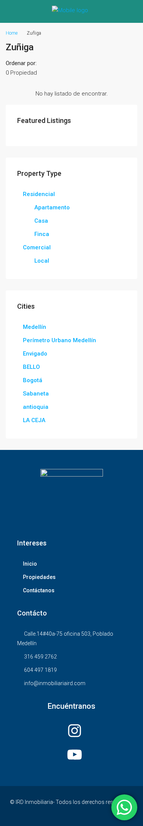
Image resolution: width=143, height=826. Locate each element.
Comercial (37, 247)
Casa (41, 220)
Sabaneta (36, 393)
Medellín (34, 327)
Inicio (30, 564)
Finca (41, 234)
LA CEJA (34, 420)
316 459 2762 (40, 657)
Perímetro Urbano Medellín (59, 340)
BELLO (31, 367)
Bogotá (32, 380)
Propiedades (39, 577)
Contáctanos (39, 590)
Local (41, 260)
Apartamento (52, 207)
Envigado (35, 353)
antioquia (35, 406)
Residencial (39, 194)
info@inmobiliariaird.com (54, 683)
